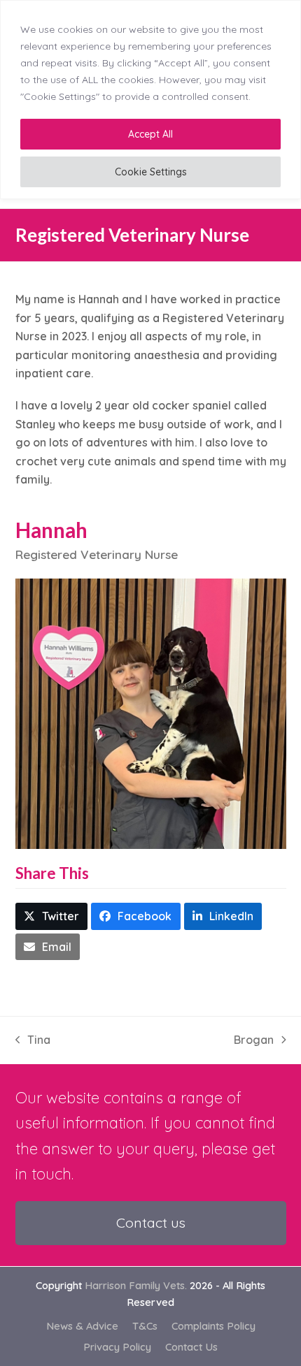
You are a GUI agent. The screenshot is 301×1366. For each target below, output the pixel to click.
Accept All (150, 134)
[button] (51, 916)
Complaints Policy (213, 1325)
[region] (150, 99)
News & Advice (82, 1325)
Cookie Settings (151, 172)
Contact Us (191, 1346)
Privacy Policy (117, 1346)
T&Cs (145, 1325)
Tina (33, 1041)
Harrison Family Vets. (136, 1285)
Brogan (254, 1041)
